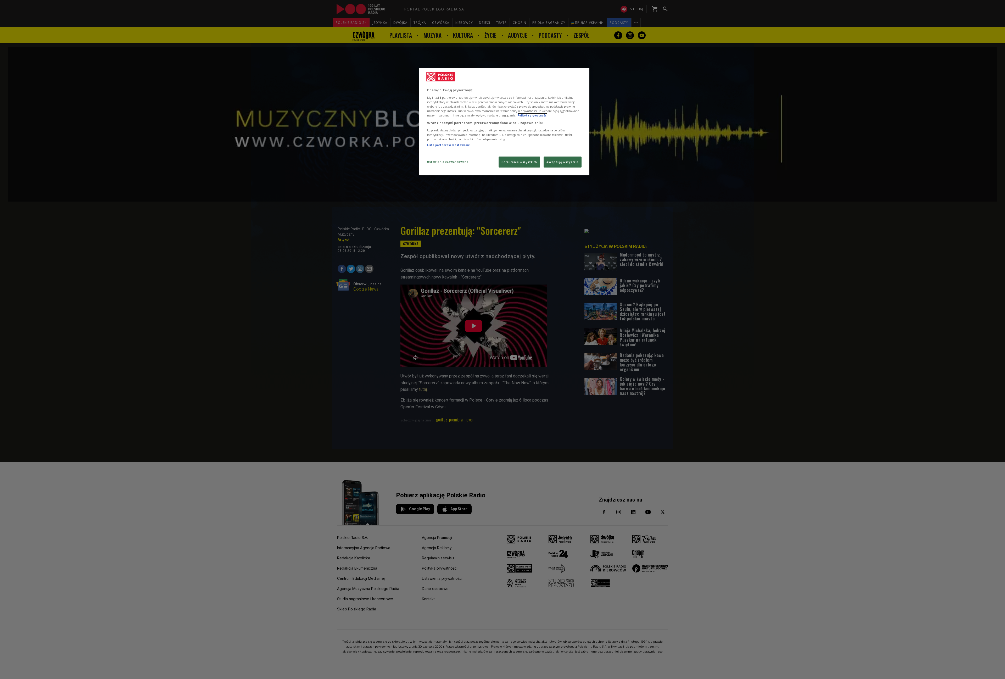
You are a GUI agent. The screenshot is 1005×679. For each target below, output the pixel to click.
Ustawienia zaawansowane (447, 161)
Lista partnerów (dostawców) (448, 145)
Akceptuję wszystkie (562, 162)
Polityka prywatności (532, 115)
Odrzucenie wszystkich (519, 162)
